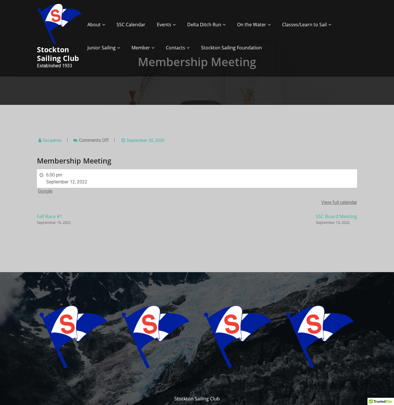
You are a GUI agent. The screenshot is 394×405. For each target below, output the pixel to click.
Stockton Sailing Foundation (231, 47)
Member (141, 47)
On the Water (251, 24)
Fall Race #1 (54, 219)
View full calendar (339, 202)
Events (164, 24)
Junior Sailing (101, 47)
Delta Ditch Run (204, 24)
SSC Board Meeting (336, 219)
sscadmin (52, 140)
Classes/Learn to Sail (304, 24)
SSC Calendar (131, 24)
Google (45, 191)
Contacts (175, 47)
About (94, 24)
